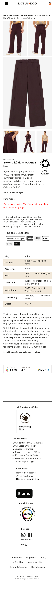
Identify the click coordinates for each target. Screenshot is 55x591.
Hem (5, 15)
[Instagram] (23, 534)
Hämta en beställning (27, 479)
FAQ (43, 557)
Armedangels (8, 159)
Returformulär (35, 562)
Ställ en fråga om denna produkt (22, 352)
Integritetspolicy (18, 567)
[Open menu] (6, 3)
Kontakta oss (38, 567)
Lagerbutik (31, 557)
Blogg (24, 544)
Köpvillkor (18, 562)
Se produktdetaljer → (14, 192)
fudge (27, 256)
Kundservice (15, 557)
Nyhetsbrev (27, 539)
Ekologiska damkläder (19, 15)
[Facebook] (30, 534)
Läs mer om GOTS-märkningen (30, 347)
